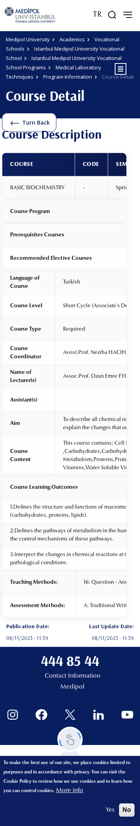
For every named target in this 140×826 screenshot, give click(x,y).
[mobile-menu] (127, 15)
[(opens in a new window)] (12, 715)
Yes (110, 810)
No (126, 810)
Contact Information (72, 676)
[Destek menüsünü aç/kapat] (70, 739)
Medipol (72, 687)
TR (97, 15)
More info (69, 790)
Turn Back (36, 122)
